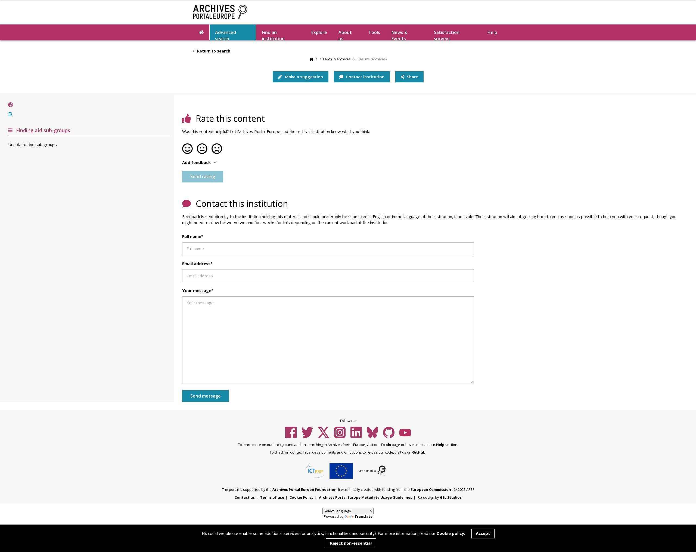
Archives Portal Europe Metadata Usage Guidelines (365, 497)
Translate (363, 516)
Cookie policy (450, 533)
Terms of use (272, 497)
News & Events (399, 34)
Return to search (213, 51)
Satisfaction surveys (446, 34)
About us (345, 34)
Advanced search (225, 34)
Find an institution (273, 34)
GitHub (418, 452)
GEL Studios (451, 497)
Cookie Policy (301, 497)
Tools (374, 32)
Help (440, 444)
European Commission (431, 489)
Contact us (245, 497)
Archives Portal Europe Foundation (304, 489)
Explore (319, 32)
